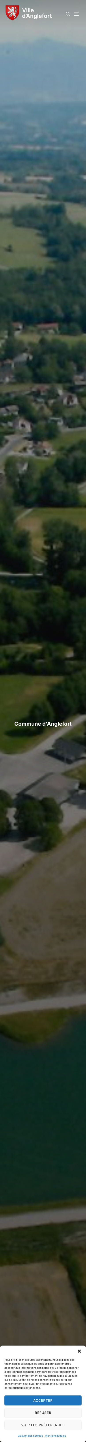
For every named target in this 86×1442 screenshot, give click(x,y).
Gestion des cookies (30, 1435)
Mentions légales (55, 1435)
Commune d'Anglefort (43, 724)
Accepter (43, 1400)
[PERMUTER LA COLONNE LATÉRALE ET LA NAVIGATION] (78, 14)
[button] (79, 1351)
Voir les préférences (43, 1425)
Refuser (43, 1413)
